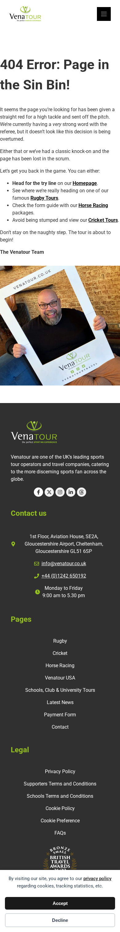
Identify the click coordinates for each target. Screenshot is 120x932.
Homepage (85, 183)
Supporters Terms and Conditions (60, 784)
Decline (60, 920)
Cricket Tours (103, 220)
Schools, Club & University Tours (60, 690)
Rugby (60, 641)
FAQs (60, 833)
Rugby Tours (44, 198)
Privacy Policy (60, 771)
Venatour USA (60, 678)
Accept (60, 903)
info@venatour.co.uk (64, 563)
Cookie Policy (60, 808)
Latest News (60, 702)
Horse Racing (93, 205)
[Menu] (104, 14)
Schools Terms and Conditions (60, 796)
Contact (60, 727)
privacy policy (97, 878)
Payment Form (60, 715)
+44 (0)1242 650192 (64, 576)
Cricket (60, 653)
